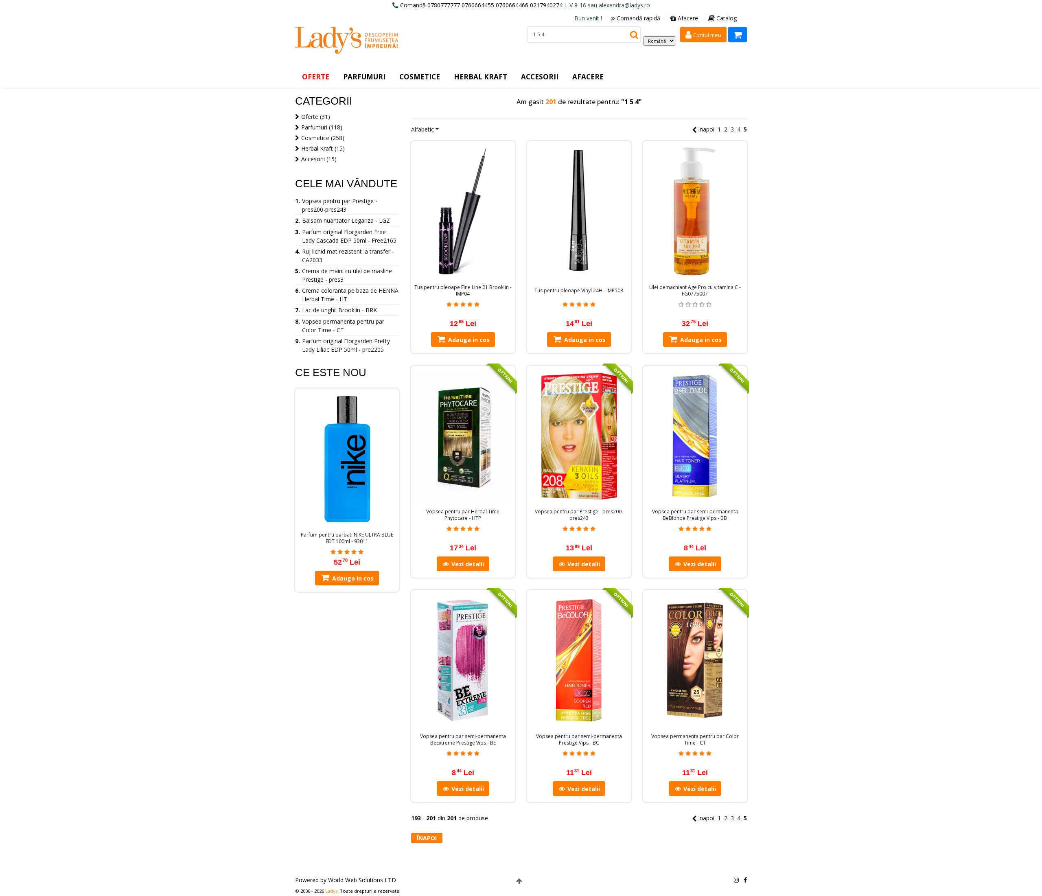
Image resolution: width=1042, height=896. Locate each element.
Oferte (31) (315, 116)
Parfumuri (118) (321, 127)
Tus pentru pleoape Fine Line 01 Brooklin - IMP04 (463, 290)
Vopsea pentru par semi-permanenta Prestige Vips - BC (579, 739)
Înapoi (427, 838)
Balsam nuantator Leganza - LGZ (346, 220)
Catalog (726, 18)
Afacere (688, 18)
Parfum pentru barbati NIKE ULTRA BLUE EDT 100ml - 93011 (347, 538)
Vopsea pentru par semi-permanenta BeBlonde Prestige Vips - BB (695, 514)
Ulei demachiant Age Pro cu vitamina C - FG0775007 (695, 290)
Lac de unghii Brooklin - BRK (339, 310)
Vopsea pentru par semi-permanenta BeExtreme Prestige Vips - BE (463, 739)
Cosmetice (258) (322, 138)
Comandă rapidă (638, 18)
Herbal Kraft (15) (323, 148)
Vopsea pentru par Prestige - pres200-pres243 (579, 514)
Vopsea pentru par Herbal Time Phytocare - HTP (462, 514)
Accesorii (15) (319, 159)
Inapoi (706, 129)
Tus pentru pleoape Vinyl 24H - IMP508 (578, 290)
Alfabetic (422, 129)
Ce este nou (330, 372)
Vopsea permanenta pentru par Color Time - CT (695, 739)
